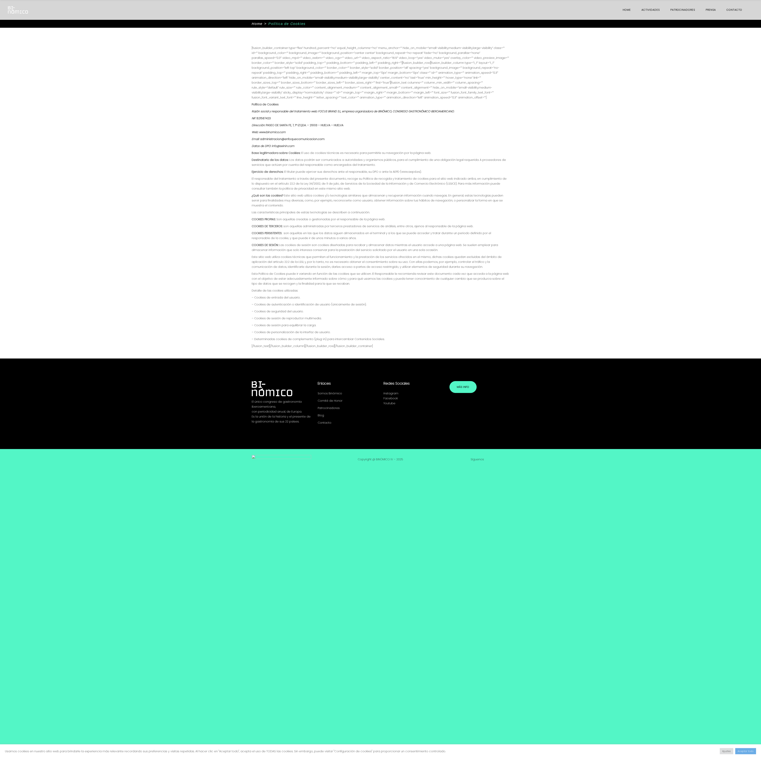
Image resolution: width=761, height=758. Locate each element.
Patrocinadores (329, 408)
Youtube (389, 403)
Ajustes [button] (726, 751)
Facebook (390, 398)
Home (257, 24)
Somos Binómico (330, 393)
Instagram (390, 393)
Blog (321, 415)
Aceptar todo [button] (746, 751)
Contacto (324, 423)
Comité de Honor (330, 401)
